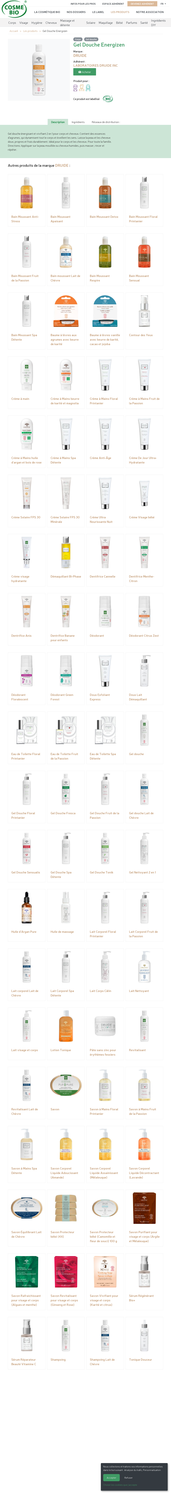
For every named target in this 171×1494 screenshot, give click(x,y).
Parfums (131, 22)
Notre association (150, 12)
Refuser (128, 1477)
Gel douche (91, 39)
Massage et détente (67, 22)
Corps (12, 22)
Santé (144, 22)
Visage (23, 22)
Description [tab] (58, 122)
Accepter (111, 1477)
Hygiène (36, 22)
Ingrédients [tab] (78, 122)
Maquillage (106, 22)
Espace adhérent (113, 3)
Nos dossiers (76, 12)
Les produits (120, 12)
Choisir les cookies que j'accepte (120, 1484)
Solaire (90, 22)
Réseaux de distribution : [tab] (106, 122)
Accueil (14, 31)
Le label (98, 12)
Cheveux (51, 22)
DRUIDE (61, 165)
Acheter (86, 72)
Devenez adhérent (142, 3)
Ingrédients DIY (158, 22)
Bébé (119, 22)
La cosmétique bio (47, 12)
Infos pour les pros (83, 3)
